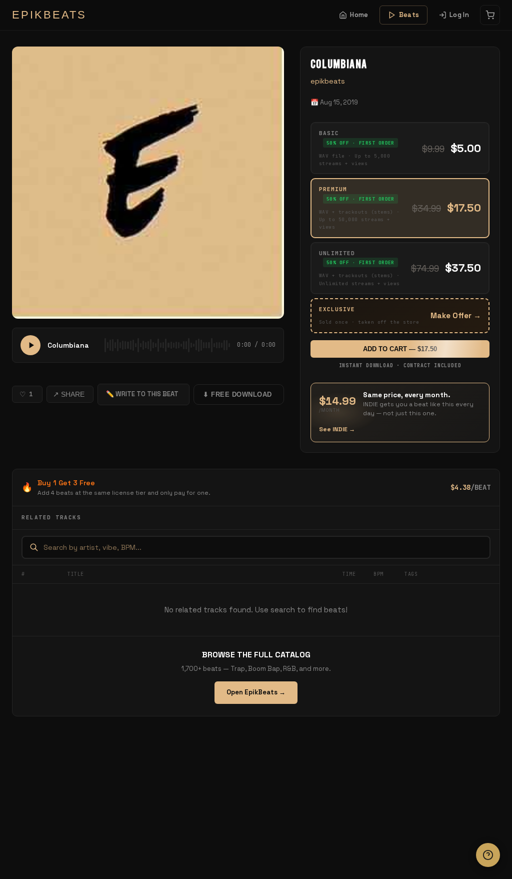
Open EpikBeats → (256, 692)
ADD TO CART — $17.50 (400, 349)
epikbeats (327, 81)
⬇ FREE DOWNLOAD (237, 394)
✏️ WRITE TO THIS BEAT (142, 394)
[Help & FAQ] (488, 855)
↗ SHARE (68, 394)
